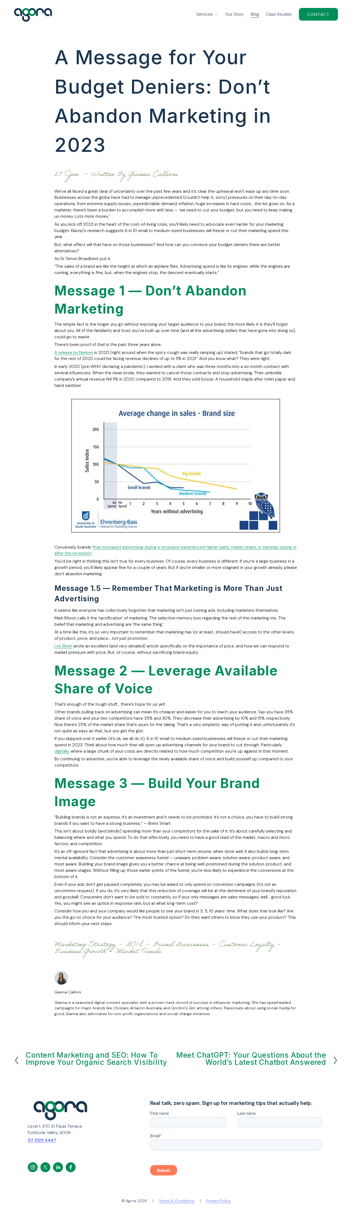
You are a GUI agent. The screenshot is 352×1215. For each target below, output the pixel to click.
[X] (45, 1167)
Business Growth (80, 952)
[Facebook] (71, 1167)
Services (204, 14)
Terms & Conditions (176, 1200)
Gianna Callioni (153, 175)
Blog (255, 14)
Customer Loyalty (246, 945)
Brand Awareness (181, 945)
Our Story (234, 14)
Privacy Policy (218, 1200)
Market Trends (138, 952)
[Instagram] (33, 1167)
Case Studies (279, 14)
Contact (318, 14)
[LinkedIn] (58, 1167)
